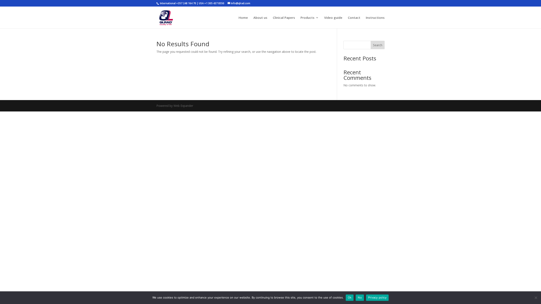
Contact (354, 18)
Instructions (375, 18)
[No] (536, 298)
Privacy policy (377, 297)
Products (307, 18)
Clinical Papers (284, 18)
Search (377, 45)
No (360, 297)
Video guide (333, 18)
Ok (350, 297)
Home (243, 18)
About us (260, 18)
